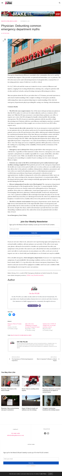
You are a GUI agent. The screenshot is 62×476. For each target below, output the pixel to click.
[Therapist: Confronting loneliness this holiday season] (52, 400)
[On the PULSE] (8, 2)
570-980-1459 (15, 433)
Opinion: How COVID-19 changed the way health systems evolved (49, 325)
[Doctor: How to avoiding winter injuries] (31, 381)
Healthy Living (5, 21)
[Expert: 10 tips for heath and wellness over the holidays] (31, 400)
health (13, 335)
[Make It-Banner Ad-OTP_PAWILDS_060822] (31, 13)
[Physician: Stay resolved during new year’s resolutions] (10, 400)
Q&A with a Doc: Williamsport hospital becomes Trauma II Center (32, 325)
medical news (27, 335)
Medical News (13, 21)
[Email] (40, 305)
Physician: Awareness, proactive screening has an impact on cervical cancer (51, 390)
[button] (34, 56)
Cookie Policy (42, 474)
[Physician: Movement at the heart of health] (10, 381)
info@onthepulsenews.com (15, 435)
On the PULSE (5, 33)
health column (19, 335)
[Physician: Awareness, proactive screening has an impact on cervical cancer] (52, 381)
